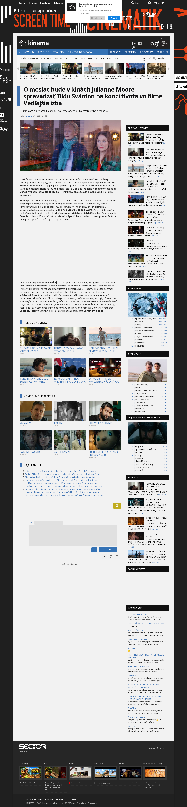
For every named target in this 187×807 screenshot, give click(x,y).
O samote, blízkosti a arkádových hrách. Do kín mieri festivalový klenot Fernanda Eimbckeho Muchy (147, 275)
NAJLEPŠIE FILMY (61, 58)
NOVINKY (28, 52)
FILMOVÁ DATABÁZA (80, 52)
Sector (22, 3)
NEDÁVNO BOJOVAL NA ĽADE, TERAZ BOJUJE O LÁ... (69, 350)
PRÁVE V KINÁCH (113, 58)
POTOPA (132, 675)
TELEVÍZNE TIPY (78, 58)
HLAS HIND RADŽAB (137, 614)
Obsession (140, 411)
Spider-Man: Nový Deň (145, 449)
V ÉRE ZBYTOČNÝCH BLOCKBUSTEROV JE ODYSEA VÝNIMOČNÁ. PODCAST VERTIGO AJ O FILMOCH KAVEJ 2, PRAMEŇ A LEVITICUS (147, 557)
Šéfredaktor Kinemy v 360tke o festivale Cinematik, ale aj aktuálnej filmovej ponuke (147, 231)
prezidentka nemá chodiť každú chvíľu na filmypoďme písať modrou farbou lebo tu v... (146, 633)
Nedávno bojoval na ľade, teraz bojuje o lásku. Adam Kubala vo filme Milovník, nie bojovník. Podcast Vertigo (147, 155)
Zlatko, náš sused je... (145, 464)
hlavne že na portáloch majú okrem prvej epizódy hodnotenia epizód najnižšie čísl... (145, 691)
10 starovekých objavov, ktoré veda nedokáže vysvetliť (154, 785)
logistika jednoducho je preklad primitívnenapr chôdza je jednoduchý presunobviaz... (147, 643)
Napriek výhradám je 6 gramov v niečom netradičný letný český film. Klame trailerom (62, 492)
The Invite (140, 402)
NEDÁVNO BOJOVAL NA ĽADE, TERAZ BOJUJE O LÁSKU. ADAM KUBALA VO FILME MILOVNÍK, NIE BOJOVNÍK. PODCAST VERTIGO (147, 489)
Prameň (139, 470)
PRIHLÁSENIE (159, 3)
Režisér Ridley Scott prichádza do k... (50, 77)
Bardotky (139, 339)
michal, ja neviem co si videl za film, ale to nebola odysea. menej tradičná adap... (145, 711)
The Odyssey (141, 384)
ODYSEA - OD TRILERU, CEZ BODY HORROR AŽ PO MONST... (144, 697)
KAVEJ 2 (131, 726)
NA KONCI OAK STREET (32, 452)
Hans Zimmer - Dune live (129, 783)
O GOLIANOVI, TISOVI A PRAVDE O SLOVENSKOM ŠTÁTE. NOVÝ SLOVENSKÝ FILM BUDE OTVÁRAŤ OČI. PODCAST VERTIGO (147, 523)
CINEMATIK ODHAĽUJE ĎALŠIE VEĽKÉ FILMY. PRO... (35, 350)
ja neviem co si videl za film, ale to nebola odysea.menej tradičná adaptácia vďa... (145, 702)
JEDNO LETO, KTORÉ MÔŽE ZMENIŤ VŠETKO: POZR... (34, 380)
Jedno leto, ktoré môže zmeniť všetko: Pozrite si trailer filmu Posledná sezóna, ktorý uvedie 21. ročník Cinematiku (147, 186)
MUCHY (58, 423)
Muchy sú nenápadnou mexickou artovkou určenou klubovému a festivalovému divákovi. (64, 495)
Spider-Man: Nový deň (145, 318)
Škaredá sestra (142, 461)
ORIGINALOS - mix (103, 783)
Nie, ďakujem (97, 18)
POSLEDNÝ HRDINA (137, 639)
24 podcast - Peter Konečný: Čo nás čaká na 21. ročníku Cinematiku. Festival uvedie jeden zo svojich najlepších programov (147, 217)
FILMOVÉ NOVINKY (35, 322)
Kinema (33, 3)
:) (94, 549)
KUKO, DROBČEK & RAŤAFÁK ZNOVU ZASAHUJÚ (103, 454)
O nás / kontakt (71, 799)
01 (105, 556)
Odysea (139, 321)
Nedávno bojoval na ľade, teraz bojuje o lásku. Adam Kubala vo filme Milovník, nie (61, 483)
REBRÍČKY (115, 52)
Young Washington (144, 405)
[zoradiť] (117, 556)
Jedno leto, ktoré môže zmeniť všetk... (29, 77)
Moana (138, 387)
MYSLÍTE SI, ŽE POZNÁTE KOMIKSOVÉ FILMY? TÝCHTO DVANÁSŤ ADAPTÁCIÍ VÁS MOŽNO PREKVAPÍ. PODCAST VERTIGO (147, 539)
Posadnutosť (141, 342)
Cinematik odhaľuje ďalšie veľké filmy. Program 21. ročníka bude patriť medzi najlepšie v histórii (146, 138)
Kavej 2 (138, 324)
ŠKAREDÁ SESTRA (136, 717)
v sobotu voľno (134, 626)
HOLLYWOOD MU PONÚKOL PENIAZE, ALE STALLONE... (103, 350)
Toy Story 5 (140, 393)
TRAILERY (58, 52)
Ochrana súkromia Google (53, 799)
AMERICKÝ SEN (62, 452)
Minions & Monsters (144, 396)
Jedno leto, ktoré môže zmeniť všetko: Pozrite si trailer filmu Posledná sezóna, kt (61, 471)
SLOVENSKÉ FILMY (95, 58)
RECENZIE (43, 52)
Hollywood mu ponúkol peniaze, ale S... (93, 78)
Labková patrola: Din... (145, 330)
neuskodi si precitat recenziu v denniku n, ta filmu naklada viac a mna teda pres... (146, 670)
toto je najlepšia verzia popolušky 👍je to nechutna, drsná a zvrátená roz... (145, 720)
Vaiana (138, 333)
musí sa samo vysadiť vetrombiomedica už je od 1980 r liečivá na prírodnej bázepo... (146, 661)
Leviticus (139, 452)
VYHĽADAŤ (146, 58)
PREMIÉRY (130, 52)
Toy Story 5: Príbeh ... (145, 336)
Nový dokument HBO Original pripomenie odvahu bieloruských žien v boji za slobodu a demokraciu (147, 200)
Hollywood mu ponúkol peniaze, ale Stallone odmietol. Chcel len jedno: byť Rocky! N (62, 480)
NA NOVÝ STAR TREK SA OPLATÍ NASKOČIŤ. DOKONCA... (143, 686)
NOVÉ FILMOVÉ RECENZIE (39, 396)
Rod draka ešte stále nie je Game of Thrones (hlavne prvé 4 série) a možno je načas (62, 489)
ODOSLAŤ (108, 549)
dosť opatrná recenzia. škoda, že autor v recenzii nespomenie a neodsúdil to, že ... (145, 618)
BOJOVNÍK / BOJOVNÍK (100, 423)
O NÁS (161, 58)
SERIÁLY (47, 58)
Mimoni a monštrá (143, 327)
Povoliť (114, 18)
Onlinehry (58, 3)
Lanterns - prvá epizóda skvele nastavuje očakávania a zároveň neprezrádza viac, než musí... (147, 244)
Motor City (140, 408)
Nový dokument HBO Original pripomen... (135, 77)
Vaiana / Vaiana (142, 467)
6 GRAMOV (25, 423)
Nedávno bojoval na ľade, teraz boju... (114, 77)
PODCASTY (146, 52)
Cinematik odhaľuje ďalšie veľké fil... (71, 77)
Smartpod (45, 3)
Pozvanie (139, 345)
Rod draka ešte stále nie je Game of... (156, 77)
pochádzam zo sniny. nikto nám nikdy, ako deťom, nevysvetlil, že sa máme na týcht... (145, 679)
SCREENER (163, 52)
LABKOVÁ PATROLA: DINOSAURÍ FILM (146, 623)
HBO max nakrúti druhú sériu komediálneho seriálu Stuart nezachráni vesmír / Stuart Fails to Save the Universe (147, 261)
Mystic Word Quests (28, 783)
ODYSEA (132, 708)
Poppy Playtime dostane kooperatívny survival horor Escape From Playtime (54, 786)
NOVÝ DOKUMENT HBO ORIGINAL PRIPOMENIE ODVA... (70, 380)
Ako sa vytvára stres (78, 783)
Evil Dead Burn (142, 399)
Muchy (138, 455)
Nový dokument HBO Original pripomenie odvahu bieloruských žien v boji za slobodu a (63, 486)
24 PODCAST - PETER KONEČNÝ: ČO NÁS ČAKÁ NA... (104, 380)
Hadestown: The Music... (146, 390)
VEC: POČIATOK (135, 630)
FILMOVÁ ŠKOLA (34, 58)
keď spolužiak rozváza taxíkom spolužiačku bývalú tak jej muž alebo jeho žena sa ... (146, 729)
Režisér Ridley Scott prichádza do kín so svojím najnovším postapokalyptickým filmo (62, 474)
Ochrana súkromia (33, 799)
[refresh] (110, 556)
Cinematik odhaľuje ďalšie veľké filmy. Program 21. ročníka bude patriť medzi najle (61, 477)
